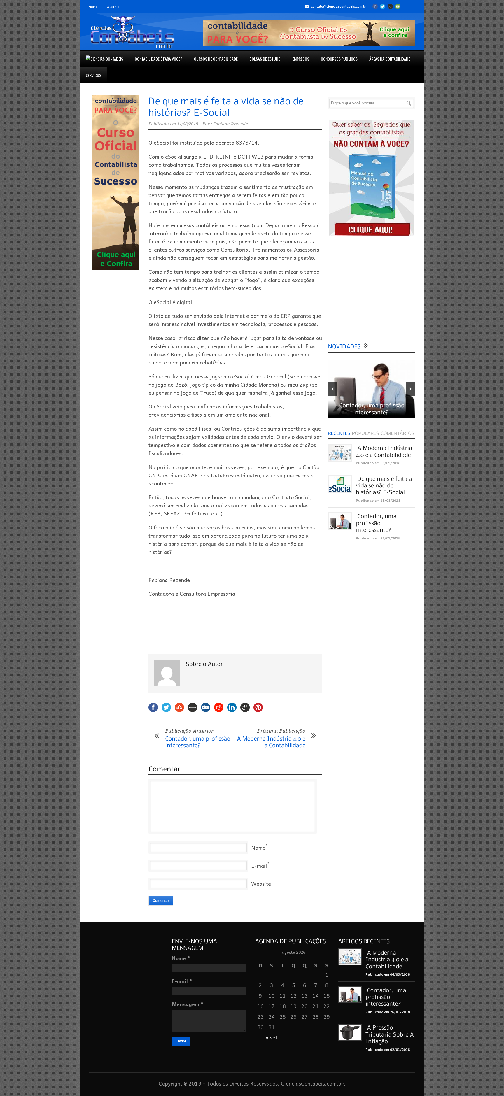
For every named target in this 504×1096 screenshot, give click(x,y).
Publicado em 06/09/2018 (378, 463)
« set (271, 1037)
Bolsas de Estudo (265, 59)
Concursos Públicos (339, 59)
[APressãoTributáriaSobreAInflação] (390, 1034)
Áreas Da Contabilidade (389, 59)
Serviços (93, 75)
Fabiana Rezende (230, 124)
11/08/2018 (187, 124)
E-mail (259, 865)
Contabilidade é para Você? (158, 59)
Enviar (181, 1041)
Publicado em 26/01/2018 (378, 538)
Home (93, 6)
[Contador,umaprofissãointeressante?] (377, 522)
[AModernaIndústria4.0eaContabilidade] (387, 959)
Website (261, 883)
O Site (113, 6)
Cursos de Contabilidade (216, 59)
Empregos (300, 59)
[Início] (104, 59)
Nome (258, 847)
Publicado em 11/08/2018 (378, 500)
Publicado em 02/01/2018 (387, 1049)
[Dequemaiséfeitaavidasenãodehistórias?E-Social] (384, 485)
